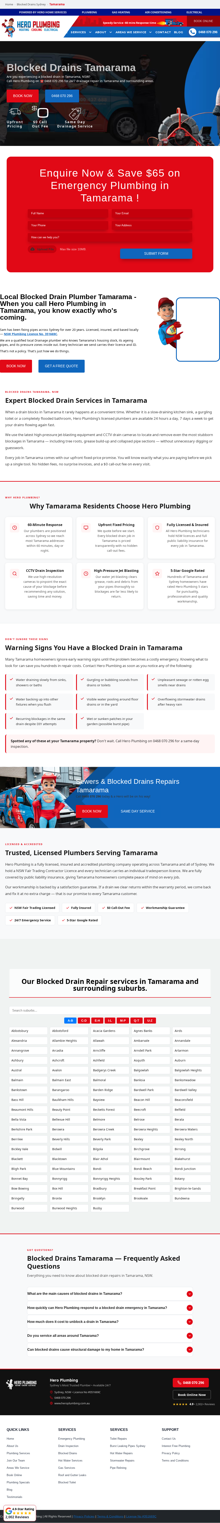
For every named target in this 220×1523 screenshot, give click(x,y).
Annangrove (20, 1050)
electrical (194, 12)
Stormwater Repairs (122, 1460)
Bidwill (57, 1149)
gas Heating (121, 12)
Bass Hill (17, 1100)
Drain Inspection (68, 1446)
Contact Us (169, 1438)
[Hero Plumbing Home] (22, 1384)
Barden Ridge (103, 1090)
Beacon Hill (142, 1100)
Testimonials (14, 1497)
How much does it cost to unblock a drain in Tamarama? (73, 1322)
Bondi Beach (143, 1169)
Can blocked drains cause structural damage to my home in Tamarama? (85, 1349)
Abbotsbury (19, 1031)
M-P (123, 1020)
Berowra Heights (146, 1129)
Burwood (17, 1208)
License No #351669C (141, 1516)
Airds (178, 1031)
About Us (12, 1446)
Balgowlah (141, 1070)
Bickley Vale (19, 1149)
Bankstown (19, 1090)
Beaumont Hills (22, 1110)
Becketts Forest (104, 1110)
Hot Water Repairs (121, 1453)
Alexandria (19, 1041)
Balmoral (99, 1080)
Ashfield (99, 1060)
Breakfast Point (145, 1188)
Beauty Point (61, 1110)
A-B (70, 1020)
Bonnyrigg (59, 1179)
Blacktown (59, 1159)
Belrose (139, 1119)
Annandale (182, 1041)
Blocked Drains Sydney (31, 4)
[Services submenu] (90, 32)
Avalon (57, 1070)
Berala (179, 1119)
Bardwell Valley (186, 1090)
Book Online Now (192, 1395)
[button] (42, 249)
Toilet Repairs (118, 1438)
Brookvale (141, 1198)
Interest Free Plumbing (176, 1446)
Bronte (57, 1198)
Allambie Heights (64, 1041)
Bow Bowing (20, 1188)
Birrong (180, 1149)
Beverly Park (102, 1139)
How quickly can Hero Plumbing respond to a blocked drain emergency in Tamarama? (97, 1308)
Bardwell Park (144, 1090)
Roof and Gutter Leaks (72, 1475)
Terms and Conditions (175, 1460)
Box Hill (57, 1188)
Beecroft (140, 1110)
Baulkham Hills (63, 1100)
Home (9, 4)
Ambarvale (141, 1041)
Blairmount (142, 1159)
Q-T (136, 1020)
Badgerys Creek (104, 1070)
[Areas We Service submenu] (150, 32)
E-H (97, 1020)
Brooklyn (99, 1198)
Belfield (180, 1110)
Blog (9, 1489)
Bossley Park (143, 1179)
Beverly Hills (61, 1139)
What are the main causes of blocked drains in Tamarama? (74, 1293)
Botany (180, 1179)
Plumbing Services (18, 1453)
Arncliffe (99, 1050)
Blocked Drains (67, 1453)
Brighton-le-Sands (188, 1188)
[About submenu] (110, 32)
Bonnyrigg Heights (106, 1179)
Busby (97, 1208)
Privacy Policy (171, 1453)
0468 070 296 (62, 1398)
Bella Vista (18, 1119)
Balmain (17, 1080)
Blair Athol (100, 1159)
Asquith (139, 1060)
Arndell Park (142, 1050)
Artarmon (181, 1050)
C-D (84, 1020)
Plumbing (89, 12)
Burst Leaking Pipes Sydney (127, 1446)
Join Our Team (16, 1460)
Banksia (139, 1080)
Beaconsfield (184, 1100)
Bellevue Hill (61, 1119)
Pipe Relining (118, 1467)
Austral (16, 1070)
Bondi (97, 1169)
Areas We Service (18, 1467)
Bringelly (17, 1198)
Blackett (17, 1159)
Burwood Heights (64, 1208)
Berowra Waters (186, 1129)
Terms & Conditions (110, 1516)
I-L (110, 1020)
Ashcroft (58, 1060)
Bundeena (182, 1198)
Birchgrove (142, 1149)
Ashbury (17, 1060)
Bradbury (100, 1188)
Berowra (58, 1129)
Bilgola (98, 1149)
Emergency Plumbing (71, 1438)
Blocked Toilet (67, 1482)
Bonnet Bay (19, 1179)
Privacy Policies (84, 1516)
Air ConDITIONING (158, 12)
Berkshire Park (21, 1129)
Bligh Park (18, 1169)
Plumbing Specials (18, 1482)
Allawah (98, 1041)
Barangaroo (60, 1090)
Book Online (14, 1475)
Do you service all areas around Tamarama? (63, 1335)
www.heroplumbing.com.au (72, 1403)
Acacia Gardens (104, 1031)
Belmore (99, 1119)
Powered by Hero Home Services (43, 12)
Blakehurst (182, 1159)
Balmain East (61, 1080)
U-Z (150, 1020)
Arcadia (57, 1050)
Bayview (99, 1100)
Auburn (180, 1060)
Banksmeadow (185, 1080)
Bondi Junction (185, 1169)
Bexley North (184, 1139)
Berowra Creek (103, 1129)
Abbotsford (60, 1031)
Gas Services (66, 1467)
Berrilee (17, 1139)
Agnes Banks (143, 1031)
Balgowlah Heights (188, 1070)
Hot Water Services (70, 1460)
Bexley (138, 1139)
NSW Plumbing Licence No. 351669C (30, 334)
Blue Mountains (63, 1169)
